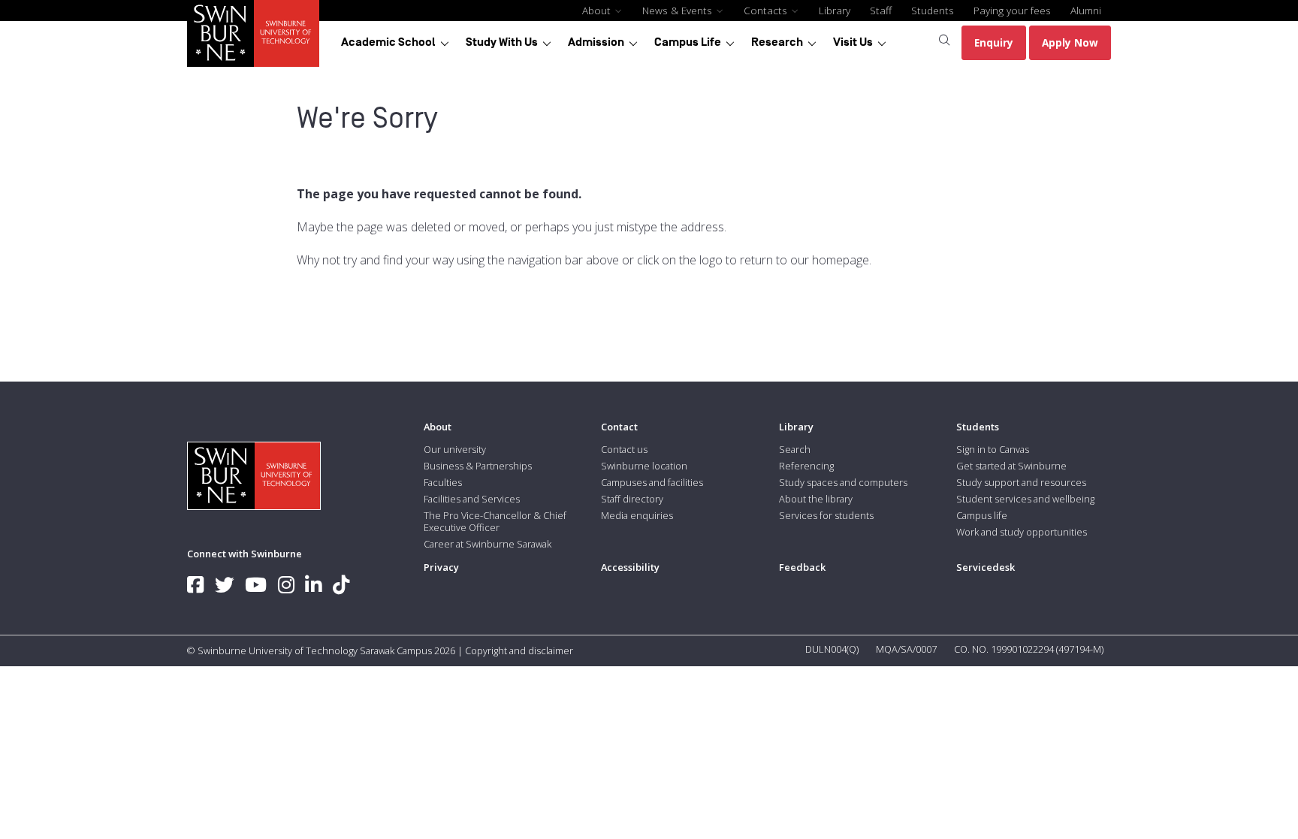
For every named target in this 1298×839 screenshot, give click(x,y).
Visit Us (853, 42)
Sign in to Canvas (992, 449)
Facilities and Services (472, 499)
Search (794, 449)
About (598, 10)
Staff (881, 10)
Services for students (826, 515)
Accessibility (630, 567)
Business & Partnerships (478, 465)
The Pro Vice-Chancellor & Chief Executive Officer (495, 521)
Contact (619, 426)
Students (932, 10)
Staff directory (632, 499)
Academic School (388, 42)
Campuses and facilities (652, 482)
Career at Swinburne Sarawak (487, 544)
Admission (596, 42)
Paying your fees (1012, 10)
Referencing (806, 465)
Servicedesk (985, 567)
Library (834, 10)
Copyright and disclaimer (519, 650)
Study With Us (502, 42)
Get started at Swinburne (1011, 465)
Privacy (441, 567)
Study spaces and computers (843, 482)
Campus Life (687, 42)
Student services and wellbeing (1025, 499)
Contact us (624, 449)
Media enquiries (637, 515)
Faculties (443, 482)
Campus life (981, 515)
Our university (455, 449)
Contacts (767, 10)
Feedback (802, 567)
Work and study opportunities (1021, 532)
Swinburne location (644, 465)
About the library (816, 499)
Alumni (1085, 10)
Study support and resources (1021, 482)
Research (777, 42)
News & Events (678, 10)
